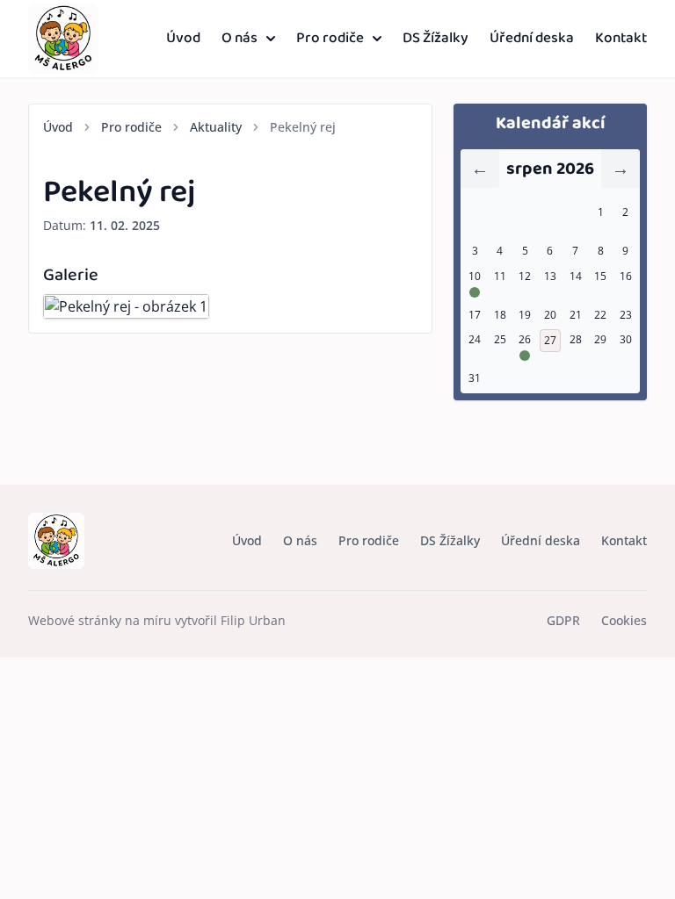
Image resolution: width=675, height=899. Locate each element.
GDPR (563, 620)
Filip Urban (253, 620)
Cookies (624, 620)
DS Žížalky (435, 38)
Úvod (183, 38)
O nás (239, 38)
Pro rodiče (330, 38)
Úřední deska (532, 38)
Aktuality (216, 127)
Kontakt (621, 38)
